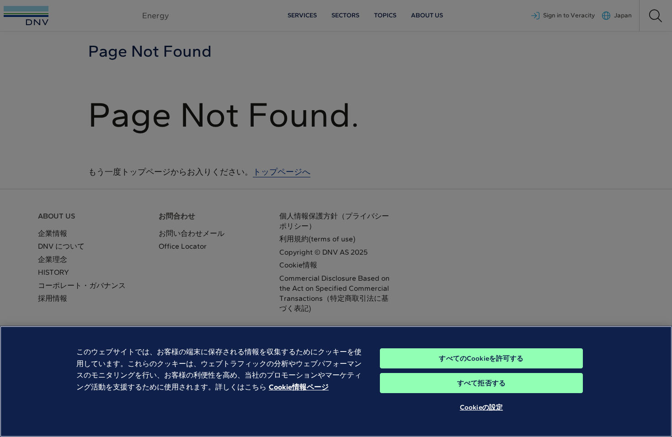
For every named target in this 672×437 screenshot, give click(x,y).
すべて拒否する (481, 383)
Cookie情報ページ (299, 387)
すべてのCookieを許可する (481, 358)
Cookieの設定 (481, 407)
